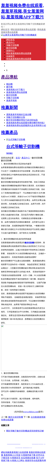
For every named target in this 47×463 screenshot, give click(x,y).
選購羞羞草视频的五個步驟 (18, 114)
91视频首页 (15, 458)
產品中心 (10, 42)
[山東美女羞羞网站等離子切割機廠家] (19, 35)
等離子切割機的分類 (15, 117)
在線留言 (10, 56)
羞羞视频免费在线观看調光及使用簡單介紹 (26, 125)
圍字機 (9, 87)
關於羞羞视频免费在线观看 (18, 53)
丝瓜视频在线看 (28, 458)
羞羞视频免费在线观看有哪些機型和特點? (25, 123)
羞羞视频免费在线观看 (16, 92)
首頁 (18, 158)
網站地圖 (5, 452)
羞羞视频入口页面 (12, 455)
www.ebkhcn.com (30, 412)
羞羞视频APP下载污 (15, 89)
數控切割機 (11, 48)
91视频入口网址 (17, 460)
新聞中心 (10, 51)
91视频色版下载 (28, 455)
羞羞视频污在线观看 (18, 452)
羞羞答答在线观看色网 (35, 460)
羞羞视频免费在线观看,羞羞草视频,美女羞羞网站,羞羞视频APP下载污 (22, 11)
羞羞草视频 (11, 100)
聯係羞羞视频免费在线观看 (18, 59)
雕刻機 (9, 84)
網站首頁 (10, 40)
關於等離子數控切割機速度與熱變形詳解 (25, 431)
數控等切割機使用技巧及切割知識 (22, 120)
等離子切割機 (12, 45)
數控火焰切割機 (15, 417)
